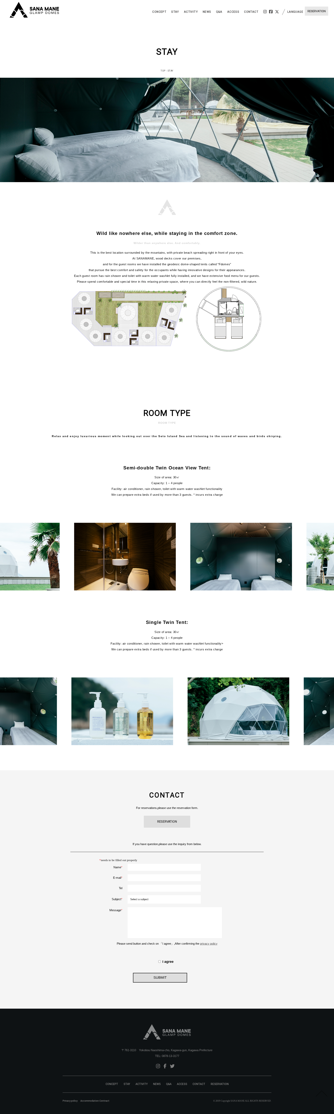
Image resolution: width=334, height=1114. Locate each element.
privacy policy (208, 943)
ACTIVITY (191, 11)
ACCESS (233, 11)
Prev (5, 557)
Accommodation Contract (94, 1100)
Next (329, 557)
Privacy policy (70, 1100)
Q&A (219, 11)
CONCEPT (159, 11)
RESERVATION (220, 1084)
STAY (175, 11)
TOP (163, 70)
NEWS (207, 11)
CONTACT (251, 11)
